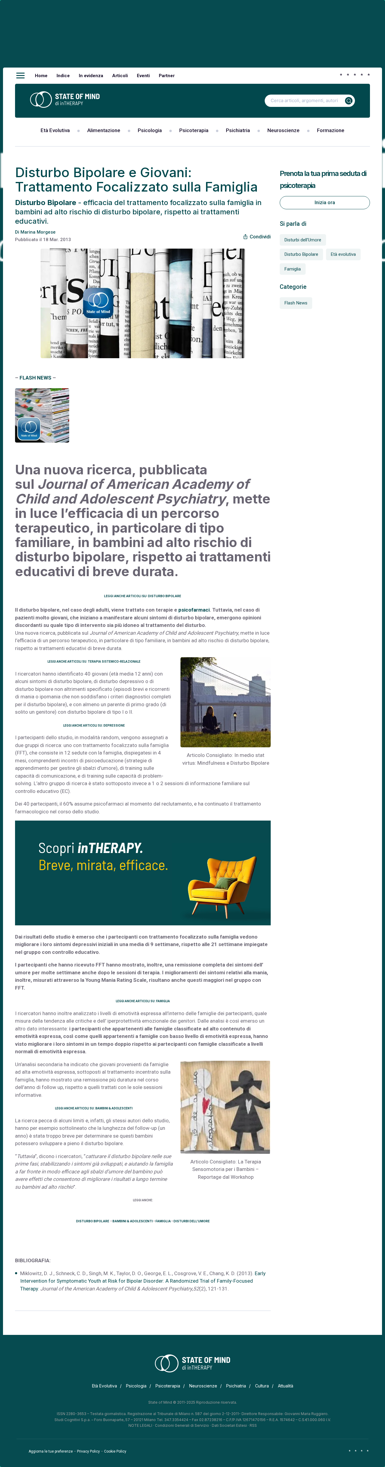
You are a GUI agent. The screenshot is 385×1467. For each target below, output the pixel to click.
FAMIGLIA (163, 1221)
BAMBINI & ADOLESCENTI (132, 1221)
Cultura (262, 1385)
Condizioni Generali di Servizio (182, 1425)
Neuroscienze (283, 130)
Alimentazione (103, 130)
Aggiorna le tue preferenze (51, 1451)
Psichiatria (238, 130)
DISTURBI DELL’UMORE (192, 1221)
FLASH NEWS (35, 378)
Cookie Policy (115, 1451)
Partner (167, 75)
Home (41, 75)
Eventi (143, 75)
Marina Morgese (38, 232)
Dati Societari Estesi (229, 1425)
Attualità (285, 1385)
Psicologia (150, 130)
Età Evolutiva (55, 130)
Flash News (296, 303)
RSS (253, 1425)
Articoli (120, 75)
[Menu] (20, 75)
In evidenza (91, 75)
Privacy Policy (88, 1451)
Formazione (330, 130)
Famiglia (293, 269)
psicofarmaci (194, 610)
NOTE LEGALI (140, 1425)
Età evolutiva (343, 254)
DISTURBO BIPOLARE (93, 1221)
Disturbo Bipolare (301, 254)
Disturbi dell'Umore (303, 240)
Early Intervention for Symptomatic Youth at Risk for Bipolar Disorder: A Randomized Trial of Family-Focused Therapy (143, 1281)
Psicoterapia (193, 130)
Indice (63, 75)
